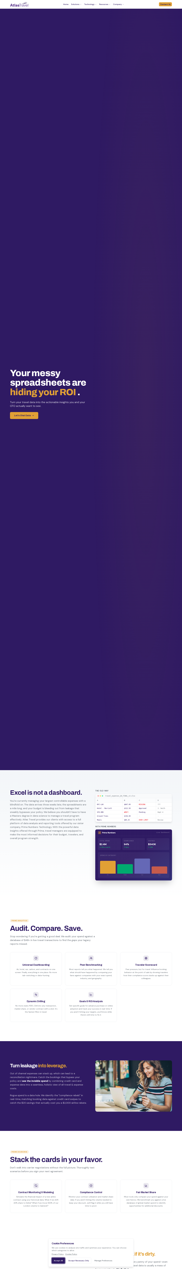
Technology (89, 4)
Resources (103, 4)
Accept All (58, 1260)
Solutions (75, 4)
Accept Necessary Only (78, 1260)
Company (117, 4)
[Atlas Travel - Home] (19, 4)
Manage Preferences (103, 1260)
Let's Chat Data (22, 415)
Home (65, 4)
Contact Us (165, 4)
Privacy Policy (58, 1254)
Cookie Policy (71, 1254)
